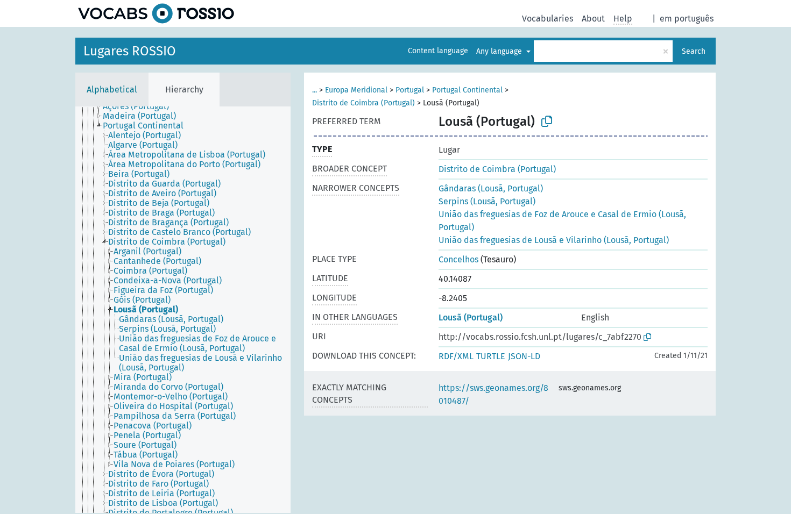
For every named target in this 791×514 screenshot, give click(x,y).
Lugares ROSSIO (129, 51)
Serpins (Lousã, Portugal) (487, 201)
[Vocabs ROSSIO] (156, 13)
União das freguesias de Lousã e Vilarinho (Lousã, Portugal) (554, 240)
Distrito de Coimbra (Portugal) (363, 103)
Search (693, 51)
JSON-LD (524, 356)
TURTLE (490, 356)
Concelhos (458, 259)
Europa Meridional (356, 90)
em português (687, 18)
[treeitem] (140, 106)
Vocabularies (547, 18)
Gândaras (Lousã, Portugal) (491, 188)
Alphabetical (112, 89)
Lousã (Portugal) (471, 317)
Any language (500, 51)
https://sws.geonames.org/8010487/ (493, 394)
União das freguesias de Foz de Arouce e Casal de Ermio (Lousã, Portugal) (562, 220)
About (593, 18)
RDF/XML (456, 356)
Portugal (410, 90)
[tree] (183, 309)
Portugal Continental (467, 90)
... (314, 90)
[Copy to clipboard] (546, 121)
